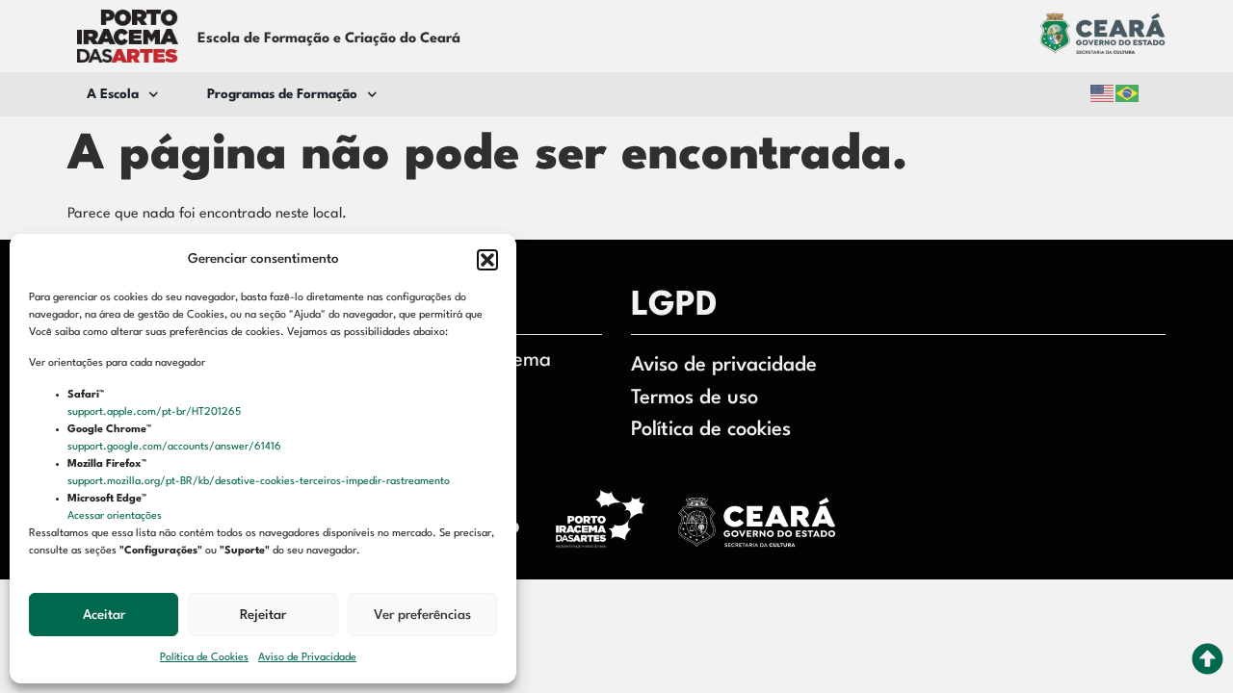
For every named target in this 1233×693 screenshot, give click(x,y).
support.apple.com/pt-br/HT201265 (155, 412)
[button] (487, 260)
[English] (1102, 94)
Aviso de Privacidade (307, 658)
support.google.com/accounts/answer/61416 (175, 447)
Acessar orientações (116, 516)
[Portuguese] (1128, 94)
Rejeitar (263, 615)
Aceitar (104, 615)
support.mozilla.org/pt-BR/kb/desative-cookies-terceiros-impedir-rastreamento (260, 481)
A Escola (113, 94)
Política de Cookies (204, 658)
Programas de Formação (282, 94)
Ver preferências (422, 615)
